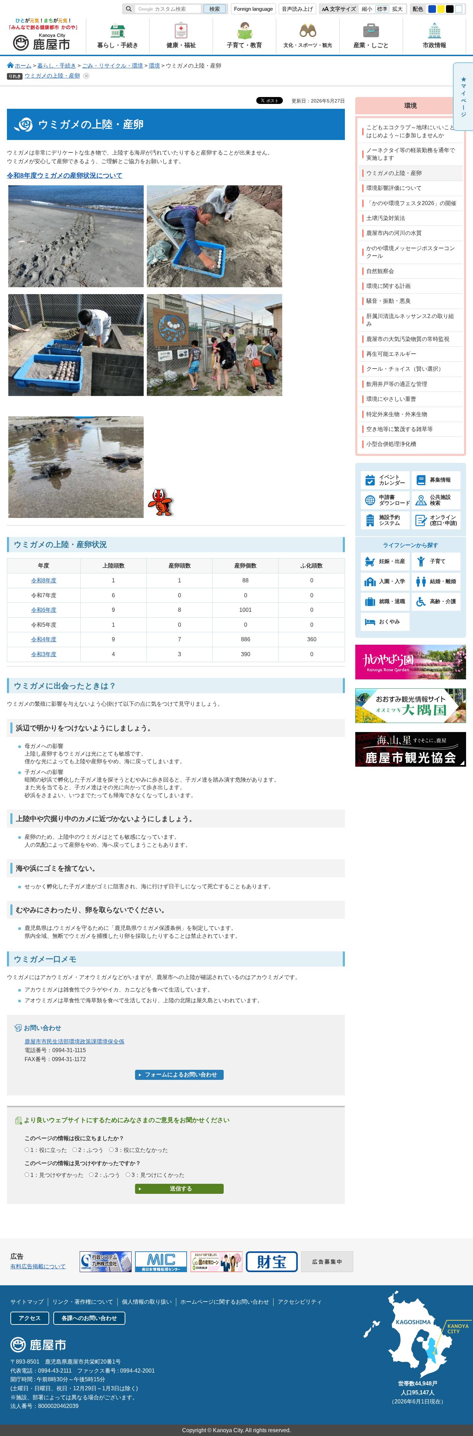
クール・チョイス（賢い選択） (405, 369)
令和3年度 (43, 654)
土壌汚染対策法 (385, 218)
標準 (382, 9)
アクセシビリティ (300, 1302)
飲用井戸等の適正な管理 (396, 384)
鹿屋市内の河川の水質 (394, 233)
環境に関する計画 (388, 286)
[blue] (432, 9)
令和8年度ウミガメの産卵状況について (65, 175)
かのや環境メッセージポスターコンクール (410, 252)
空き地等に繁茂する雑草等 (399, 429)
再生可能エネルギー (391, 354)
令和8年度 (43, 580)
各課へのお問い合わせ (89, 1318)
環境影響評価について (394, 188)
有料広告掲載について (38, 1266)
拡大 (397, 9)
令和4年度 (43, 639)
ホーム (23, 66)
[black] (450, 9)
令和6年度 (43, 610)
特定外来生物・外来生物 (396, 414)
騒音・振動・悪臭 (388, 301)
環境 (154, 66)
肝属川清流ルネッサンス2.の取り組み (410, 320)
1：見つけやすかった (56, 1175)
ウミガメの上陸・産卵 (52, 76)
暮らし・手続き (56, 66)
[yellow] (441, 9)
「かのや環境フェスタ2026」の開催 (411, 203)
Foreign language (253, 9)
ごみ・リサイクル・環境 (112, 66)
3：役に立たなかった (141, 1150)
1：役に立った (48, 1150)
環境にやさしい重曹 (391, 399)
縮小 (367, 9)
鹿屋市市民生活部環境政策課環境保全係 (74, 1042)
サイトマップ (27, 1302)
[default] (459, 9)
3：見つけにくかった (158, 1175)
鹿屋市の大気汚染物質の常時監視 (407, 339)
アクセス (30, 1318)
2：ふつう (91, 1150)
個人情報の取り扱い (147, 1302)
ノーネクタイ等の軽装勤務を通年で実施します (410, 154)
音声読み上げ (297, 9)
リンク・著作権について (82, 1302)
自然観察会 (380, 271)
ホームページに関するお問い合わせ (224, 1302)
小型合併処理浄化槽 (391, 444)
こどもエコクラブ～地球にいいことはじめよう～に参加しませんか (410, 131)
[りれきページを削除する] (86, 76)
